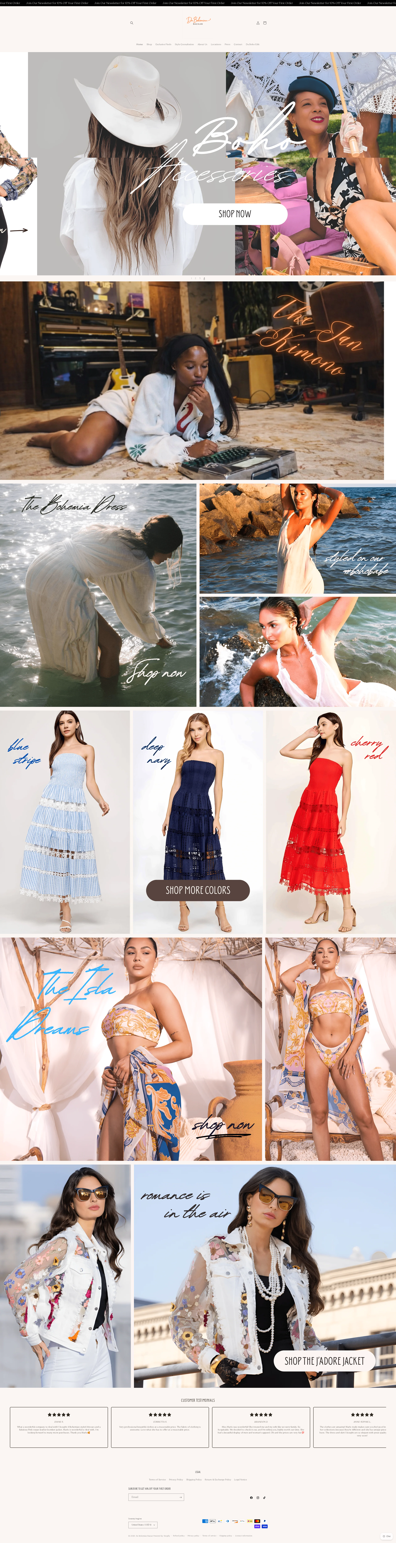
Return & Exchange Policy (218, 1479)
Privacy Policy (176, 1479)
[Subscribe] (180, 1497)
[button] (131, 23)
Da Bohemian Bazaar (144, 1536)
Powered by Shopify (161, 1536)
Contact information (243, 1535)
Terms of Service (157, 1479)
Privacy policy (193, 1535)
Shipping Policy (194, 1479)
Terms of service (209, 1535)
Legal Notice (240, 1479)
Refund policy (179, 1535)
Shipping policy (225, 1535)
